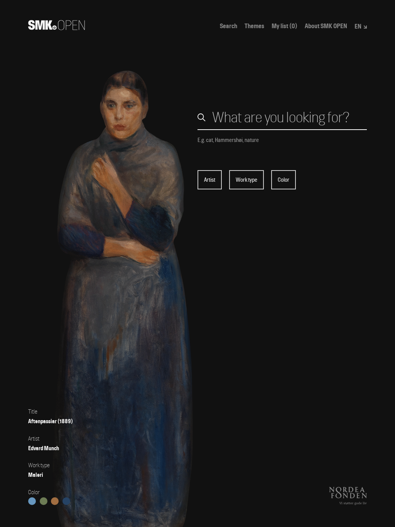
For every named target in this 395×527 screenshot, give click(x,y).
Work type (246, 180)
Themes (254, 26)
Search (228, 26)
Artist (209, 180)
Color (283, 180)
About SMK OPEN (326, 26)
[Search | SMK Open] (56, 28)
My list (284, 26)
